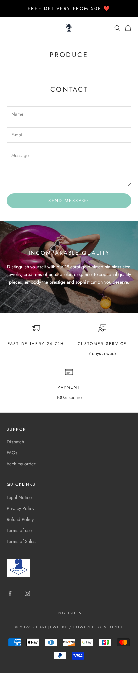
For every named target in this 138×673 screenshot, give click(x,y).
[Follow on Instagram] (27, 593)
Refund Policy (20, 519)
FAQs (12, 452)
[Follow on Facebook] (10, 593)
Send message (68, 200)
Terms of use (19, 530)
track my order (21, 463)
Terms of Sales (21, 541)
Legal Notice (19, 497)
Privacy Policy (20, 508)
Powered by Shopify (98, 627)
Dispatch (15, 441)
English (66, 613)
